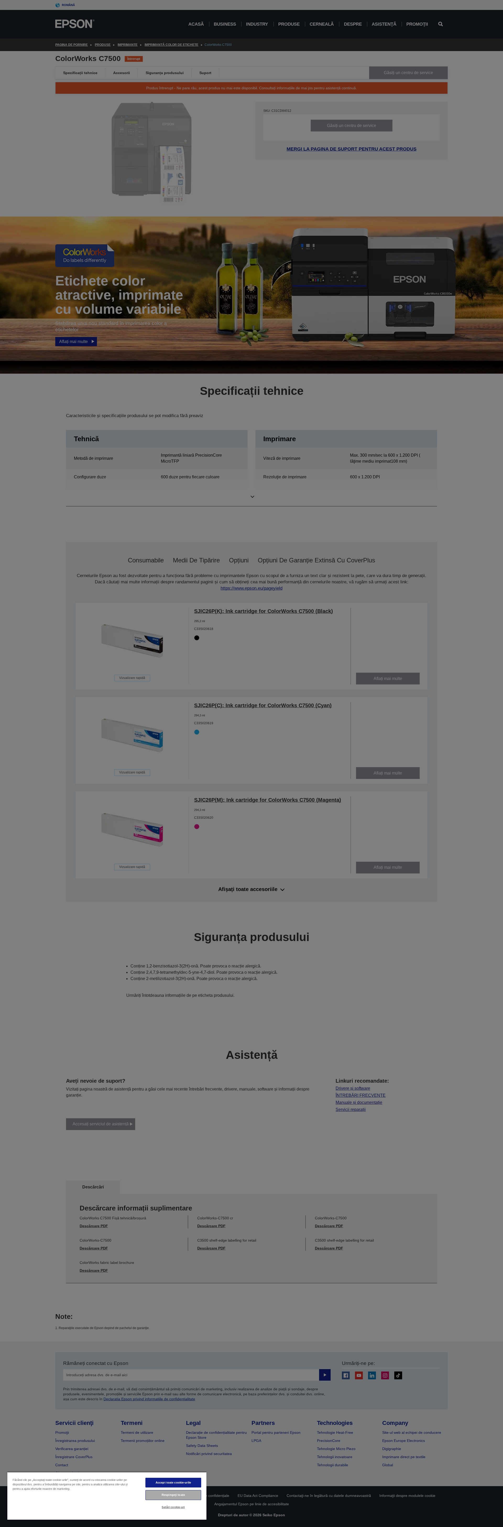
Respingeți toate (173, 1494)
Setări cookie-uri (173, 1507)
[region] (106, 1496)
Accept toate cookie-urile (173, 1482)
